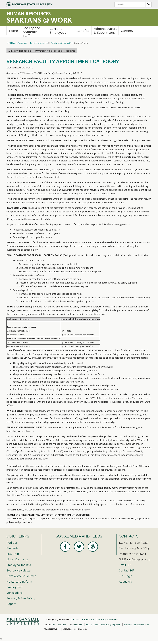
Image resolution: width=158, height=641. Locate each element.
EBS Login (125, 576)
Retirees (12, 542)
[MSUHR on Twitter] (79, 547)
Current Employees (58, 30)
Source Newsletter (18, 570)
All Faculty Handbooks (19, 50)
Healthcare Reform (19, 581)
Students (12, 548)
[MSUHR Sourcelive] (93, 547)
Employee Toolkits (18, 565)
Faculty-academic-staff (61, 43)
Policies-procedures (39, 43)
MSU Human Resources (17, 43)
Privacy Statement (108, 619)
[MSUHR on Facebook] (65, 547)
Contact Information (83, 619)
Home (13, 30)
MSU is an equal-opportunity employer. (103, 624)
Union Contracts (17, 559)
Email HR (125, 565)
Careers (127, 30)
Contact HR (126, 570)
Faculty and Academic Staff (31, 32)
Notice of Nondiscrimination (136, 624)
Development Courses (21, 576)
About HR (125, 581)
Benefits (83, 30)
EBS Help (12, 553)
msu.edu (78, 624)
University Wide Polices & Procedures (55, 50)
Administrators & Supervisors (105, 30)
